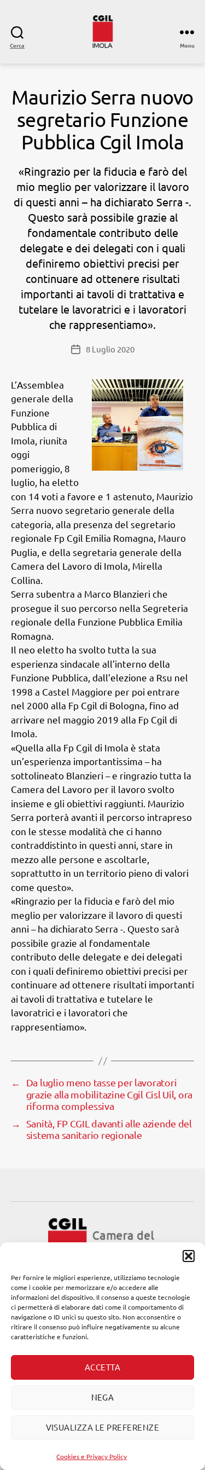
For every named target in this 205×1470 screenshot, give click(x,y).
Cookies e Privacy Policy (91, 1456)
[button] (188, 1256)
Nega (102, 1397)
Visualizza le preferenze (103, 1427)
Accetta (103, 1367)
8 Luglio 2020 (110, 349)
